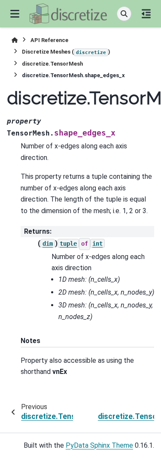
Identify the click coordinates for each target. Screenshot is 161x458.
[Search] (124, 13)
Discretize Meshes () (66, 51)
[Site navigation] (15, 13)
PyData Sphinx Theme (99, 445)
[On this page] (146, 13)
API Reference (49, 40)
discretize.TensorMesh (52, 63)
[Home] (15, 40)
